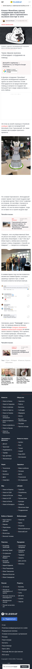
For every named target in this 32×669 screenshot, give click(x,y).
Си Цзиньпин (7, 553)
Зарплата (21, 401)
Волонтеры (6, 533)
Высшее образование (22, 419)
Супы (20, 592)
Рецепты (20, 583)
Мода (20, 495)
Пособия (21, 423)
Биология (6, 474)
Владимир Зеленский (6, 546)
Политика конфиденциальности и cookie (15, 628)
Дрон (4, 477)
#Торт (7, 360)
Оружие (5, 530)
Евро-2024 (21, 454)
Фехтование (22, 457)
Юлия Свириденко (8, 577)
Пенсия (3, 583)
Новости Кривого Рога (8, 421)
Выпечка (21, 587)
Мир (2, 486)
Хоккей (20, 451)
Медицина (21, 413)
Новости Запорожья (6, 416)
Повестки (21, 519)
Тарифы (5, 452)
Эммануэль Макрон (6, 557)
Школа (20, 416)
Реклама (5, 637)
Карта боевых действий (7, 520)
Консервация (22, 589)
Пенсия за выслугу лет (9, 605)
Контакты (5, 643)
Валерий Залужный (6, 561)
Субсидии (21, 410)
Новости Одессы (8, 410)
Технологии (6, 468)
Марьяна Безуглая (8, 574)
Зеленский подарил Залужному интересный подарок (20, 352)
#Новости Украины (24, 360)
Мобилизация (21, 516)
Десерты (21, 595)
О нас (4, 625)
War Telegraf (14, 219)
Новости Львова (8, 413)
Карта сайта (6, 648)
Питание (21, 471)
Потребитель (22, 492)
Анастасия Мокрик (10, 20)
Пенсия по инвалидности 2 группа (8, 591)
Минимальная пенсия (7, 601)
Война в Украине (7, 516)
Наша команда (6, 645)
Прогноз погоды (23, 426)
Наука (3, 464)
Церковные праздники (22, 546)
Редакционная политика (9, 631)
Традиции (21, 555)
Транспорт (6, 447)
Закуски (20, 601)
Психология (22, 477)
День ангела (22, 561)
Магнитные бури (23, 507)
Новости (4, 397)
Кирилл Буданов (8, 565)
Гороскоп (21, 489)
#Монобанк (9, 362)
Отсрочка (21, 525)
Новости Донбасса (9, 425)
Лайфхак (21, 504)
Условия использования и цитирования (14, 634)
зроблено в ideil (6, 663)
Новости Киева (7, 401)
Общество (20, 397)
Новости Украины (14, 348)
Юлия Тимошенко (8, 571)
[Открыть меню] (2, 2)
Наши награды (6, 640)
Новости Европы (8, 489)
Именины (21, 563)
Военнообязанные (24, 528)
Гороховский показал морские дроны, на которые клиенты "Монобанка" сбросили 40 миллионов (20, 225)
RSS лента (5, 654)
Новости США (7, 492)
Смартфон (6, 480)
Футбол (20, 442)
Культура (21, 501)
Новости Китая (7, 501)
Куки (15, 666)
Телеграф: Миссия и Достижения (12, 651)
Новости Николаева (6, 431)
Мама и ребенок (23, 468)
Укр (29, 2)
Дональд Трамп (7, 550)
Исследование (23, 480)
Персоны (4, 542)
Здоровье (20, 464)
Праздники (20, 542)
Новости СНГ (7, 498)
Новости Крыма (8, 428)
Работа (20, 404)
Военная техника (8, 536)
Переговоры (7, 527)
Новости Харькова (8, 404)
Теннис (20, 448)
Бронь (20, 522)
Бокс (19, 445)
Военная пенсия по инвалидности (9, 596)
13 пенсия (6, 587)
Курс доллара (7, 455)
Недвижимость (7, 450)
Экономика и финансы (5, 439)
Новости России (8, 495)
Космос (5, 471)
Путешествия (22, 498)
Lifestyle (20, 486)
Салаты (20, 598)
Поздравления (23, 510)
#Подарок (14, 360)
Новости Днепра (8, 407)
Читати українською (7, 24)
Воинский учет (22, 531)
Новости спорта (22, 438)
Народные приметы (21, 551)
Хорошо (24, 666)
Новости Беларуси (8, 504)
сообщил (4, 126)
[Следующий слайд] (30, 6)
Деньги (5, 444)
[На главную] (16, 2)
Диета (20, 474)
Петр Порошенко (8, 568)
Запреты (21, 558)
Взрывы (5, 524)
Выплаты (21, 407)
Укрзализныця (7, 458)
